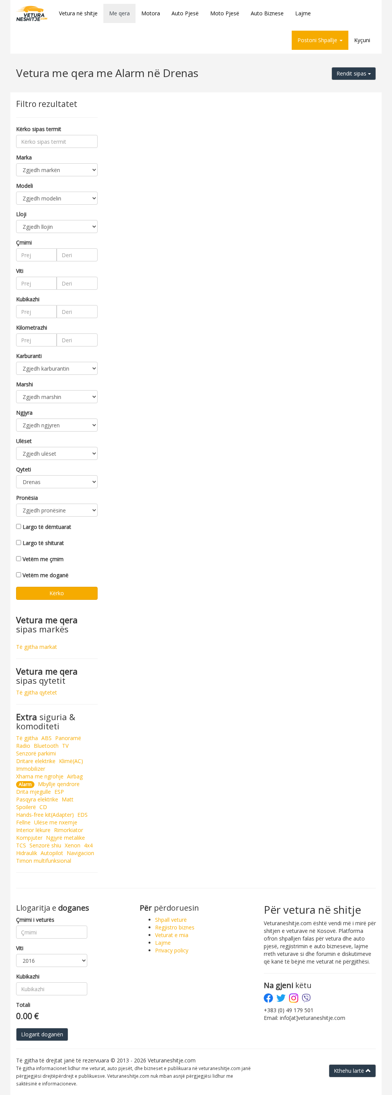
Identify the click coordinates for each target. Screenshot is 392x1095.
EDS (82, 814)
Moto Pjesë (224, 13)
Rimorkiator (68, 830)
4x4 (88, 845)
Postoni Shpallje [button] (318, 40)
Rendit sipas (352, 73)
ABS (46, 738)
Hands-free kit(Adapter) (45, 814)
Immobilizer (30, 768)
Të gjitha (27, 738)
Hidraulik (26, 853)
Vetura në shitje (78, 13)
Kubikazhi (27, 299)
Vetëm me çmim (43, 559)
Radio (23, 745)
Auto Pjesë (185, 13)
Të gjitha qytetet (36, 692)
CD (43, 807)
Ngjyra (24, 412)
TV (65, 745)
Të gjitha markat (36, 646)
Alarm (25, 784)
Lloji (21, 214)
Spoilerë (26, 807)
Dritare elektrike (36, 761)
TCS (21, 845)
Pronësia (27, 497)
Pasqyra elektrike (37, 799)
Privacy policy (171, 950)
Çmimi (24, 242)
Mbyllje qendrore (59, 784)
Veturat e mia (171, 935)
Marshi (24, 384)
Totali (23, 1004)
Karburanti (29, 356)
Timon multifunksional (43, 860)
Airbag (75, 776)
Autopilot (52, 853)
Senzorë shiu (45, 845)
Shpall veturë (171, 919)
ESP (59, 791)
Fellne (23, 822)
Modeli (24, 185)
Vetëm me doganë (46, 575)
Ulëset (24, 441)
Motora (150, 13)
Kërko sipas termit (38, 129)
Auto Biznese (267, 13)
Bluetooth (46, 745)
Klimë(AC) (71, 761)
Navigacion (80, 853)
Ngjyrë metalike (65, 837)
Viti (19, 270)
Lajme (303, 13)
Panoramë (68, 738)
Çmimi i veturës (35, 919)
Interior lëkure (33, 830)
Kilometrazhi (31, 327)
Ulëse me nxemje (55, 822)
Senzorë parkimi (36, 753)
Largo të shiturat (43, 543)
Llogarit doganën (42, 1034)
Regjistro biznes (174, 927)
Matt (68, 799)
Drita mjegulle (33, 791)
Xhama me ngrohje (40, 776)
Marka (24, 157)
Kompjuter (29, 837)
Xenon (72, 845)
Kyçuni (362, 40)
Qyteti (23, 469)
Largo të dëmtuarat (47, 526)
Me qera (119, 13)
